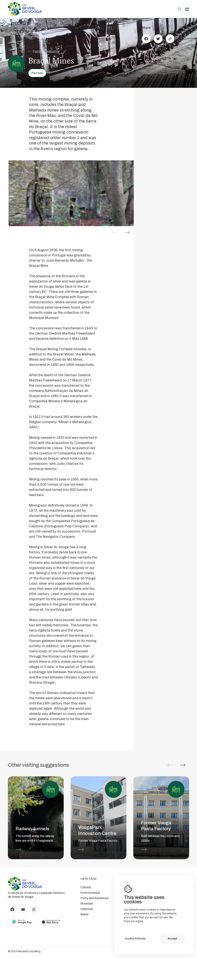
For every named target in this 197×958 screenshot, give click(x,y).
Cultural (85, 887)
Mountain (86, 903)
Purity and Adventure (94, 898)
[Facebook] (146, 38)
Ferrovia (37, 73)
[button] (127, 232)
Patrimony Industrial (46, 51)
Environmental (90, 892)
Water (84, 914)
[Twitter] (158, 38)
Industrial (86, 909)
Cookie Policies (135, 938)
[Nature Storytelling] (25, 14)
